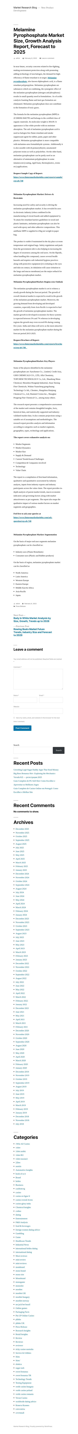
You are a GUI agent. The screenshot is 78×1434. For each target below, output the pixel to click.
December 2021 (22, 1008)
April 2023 (20, 948)
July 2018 (20, 1124)
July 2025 (20, 847)
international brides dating (26, 1248)
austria (18, 1166)
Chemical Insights (23, 1207)
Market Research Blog (25, 7)
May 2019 (20, 1098)
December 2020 (22, 1030)
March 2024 (21, 907)
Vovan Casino (21, 1398)
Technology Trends (24, 1379)
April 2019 (20, 1101)
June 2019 (20, 1094)
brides (18, 1181)
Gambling (20, 1233)
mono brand (21, 1270)
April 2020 (20, 1056)
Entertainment (21, 1218)
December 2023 (22, 918)
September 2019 (22, 1083)
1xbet (18, 1147)
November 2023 (22, 922)
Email (41, 695)
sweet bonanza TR (23, 1375)
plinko (18, 1319)
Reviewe (19, 1342)
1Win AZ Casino (23, 1144)
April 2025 (20, 858)
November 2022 (22, 967)
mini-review (21, 1259)
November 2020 (22, 1034)
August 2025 (21, 844)
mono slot (20, 1274)
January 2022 (21, 1004)
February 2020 (22, 1064)
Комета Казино (22, 1405)
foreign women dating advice (28, 1229)
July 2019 (20, 1090)
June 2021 (20, 1012)
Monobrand (20, 1278)
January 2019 (21, 1112)
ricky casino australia (24, 1349)
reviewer (19, 1345)
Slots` (18, 1360)
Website (16, 707)
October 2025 (21, 836)
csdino (18, 1211)
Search (16, 745)
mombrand (20, 1267)
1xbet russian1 (22, 1159)
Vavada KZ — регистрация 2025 (28, 777)
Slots (18, 1356)
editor (18, 58)
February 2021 (22, 1027)
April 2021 (20, 1019)
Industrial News (22, 1244)
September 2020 (22, 1041)
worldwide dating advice (26, 1401)
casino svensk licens (24, 1200)
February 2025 (22, 866)
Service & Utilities (23, 1353)
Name (16, 695)
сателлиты (20, 1409)
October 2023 (21, 926)
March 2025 (21, 862)
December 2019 (22, 1071)
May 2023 (20, 944)
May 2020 (20, 1053)
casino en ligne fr (23, 1196)
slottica (19, 1364)
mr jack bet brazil (23, 1304)
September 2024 (22, 885)
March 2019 (21, 1105)
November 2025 (22, 832)
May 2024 (20, 900)
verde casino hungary (24, 1386)
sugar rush (20, 1368)
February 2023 (22, 956)
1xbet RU (20, 1155)
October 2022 (21, 971)
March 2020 (21, 1060)
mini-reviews (21, 1263)
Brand (18, 1177)
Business (19, 1185)
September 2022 (22, 974)
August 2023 (21, 933)
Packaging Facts (22, 1312)
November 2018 (22, 1120)
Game (18, 1237)
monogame (20, 1282)
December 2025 (22, 829)
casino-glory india (23, 1203)
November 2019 (22, 1075)
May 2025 (20, 855)
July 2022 (20, 982)
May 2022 (20, 989)
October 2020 (21, 1038)
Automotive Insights (24, 1170)
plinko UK (20, 1323)
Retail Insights (22, 1334)
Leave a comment (48, 58)
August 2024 (21, 888)
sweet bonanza (22, 1371)
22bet (18, 1162)
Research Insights (23, 1330)
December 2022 (22, 963)
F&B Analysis (22, 1222)
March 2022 (21, 997)
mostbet (19, 1289)
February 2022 (22, 1000)
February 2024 (22, 911)
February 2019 (22, 1109)
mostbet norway (22, 1300)
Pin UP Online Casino (25, 1315)
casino (18, 1192)
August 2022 (21, 978)
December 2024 (22, 873)
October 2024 (21, 881)
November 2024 (22, 877)
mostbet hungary (23, 1297)
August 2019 (21, 1086)
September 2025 (22, 840)
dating (18, 1214)
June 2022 (20, 985)
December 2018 (22, 1116)
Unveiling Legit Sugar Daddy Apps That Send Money (36, 769)
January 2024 (21, 915)
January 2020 (21, 1068)
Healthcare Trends (23, 1241)
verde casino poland (24, 1390)
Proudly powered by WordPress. (41, 1426)
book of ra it (21, 1173)
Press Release (21, 606)
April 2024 (20, 903)
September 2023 (22, 929)
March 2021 (21, 1023)
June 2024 (20, 896)
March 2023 (21, 952)
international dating (24, 1252)
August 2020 (21, 1045)
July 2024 (20, 892)
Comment (17, 667)
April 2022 (20, 993)
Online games (21, 1308)
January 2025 (21, 870)
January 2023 (21, 959)
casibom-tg (20, 1188)
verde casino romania (24, 1394)
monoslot (19, 1285)
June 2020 (20, 1049)
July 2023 (20, 937)
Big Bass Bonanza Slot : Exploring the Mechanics (34, 773)
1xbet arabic (21, 1151)
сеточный (20, 1412)
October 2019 (21, 1079)
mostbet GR (21, 1293)
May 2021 (20, 1015)
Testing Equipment (23, 1383)
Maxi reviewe (21, 1256)
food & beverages (23, 1226)
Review (19, 1338)
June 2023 (20, 941)
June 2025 (20, 851)
